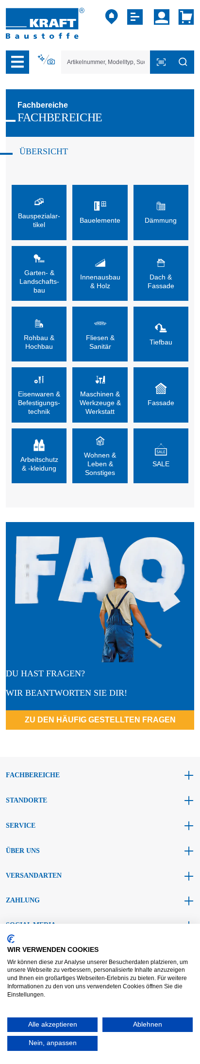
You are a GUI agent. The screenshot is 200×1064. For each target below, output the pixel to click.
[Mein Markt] (111, 17)
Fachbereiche (33, 775)
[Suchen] (183, 62)
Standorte (26, 800)
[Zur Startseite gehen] (45, 22)
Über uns (23, 850)
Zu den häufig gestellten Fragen (100, 720)
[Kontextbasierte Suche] (47, 59)
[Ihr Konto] (162, 17)
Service (20, 825)
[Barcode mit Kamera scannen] (161, 62)
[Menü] (17, 62)
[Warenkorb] (184, 17)
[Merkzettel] (136, 17)
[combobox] (105, 62)
